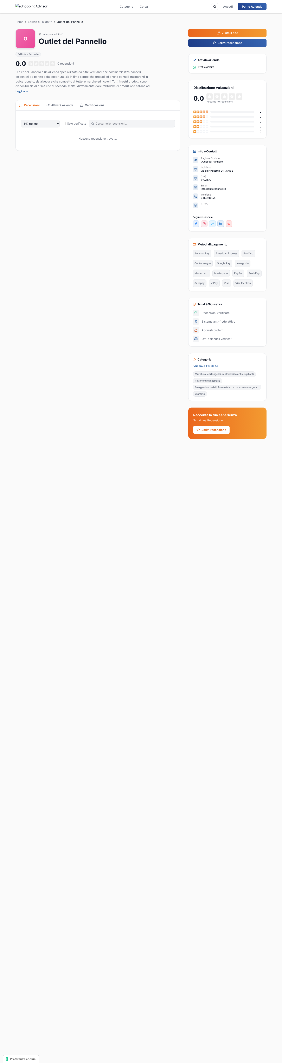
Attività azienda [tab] (62, 105)
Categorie (126, 6)
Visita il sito (230, 33)
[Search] (214, 6)
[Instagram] (204, 223)
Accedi (228, 6)
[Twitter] (212, 223)
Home (19, 22)
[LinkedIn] (220, 223)
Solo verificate (76, 123)
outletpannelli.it (51, 34)
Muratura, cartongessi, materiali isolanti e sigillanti (224, 374)
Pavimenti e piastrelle (207, 380)
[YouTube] (229, 223)
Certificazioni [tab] (94, 105)
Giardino (200, 393)
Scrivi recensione (230, 43)
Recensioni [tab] (32, 105)
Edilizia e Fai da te (40, 22)
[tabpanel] (98, 131)
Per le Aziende (252, 6)
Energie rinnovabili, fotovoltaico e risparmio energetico (227, 387)
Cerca (144, 6)
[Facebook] (196, 223)
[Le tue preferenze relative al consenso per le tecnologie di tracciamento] (21, 1059)
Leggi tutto (21, 91)
